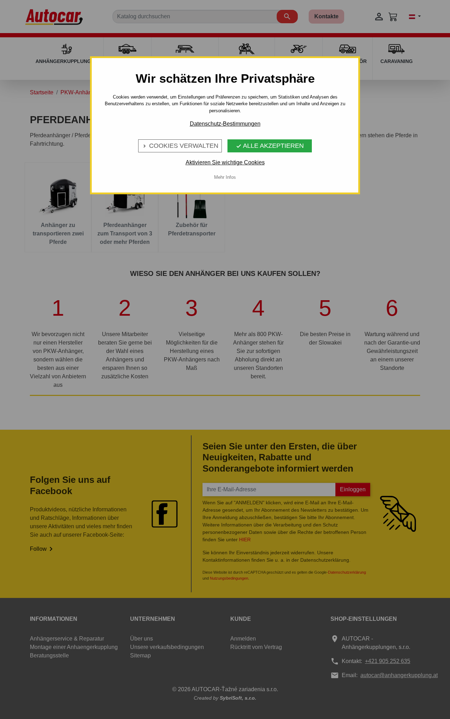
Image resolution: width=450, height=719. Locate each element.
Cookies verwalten (180, 145)
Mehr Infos (225, 177)
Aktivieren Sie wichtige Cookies (225, 162)
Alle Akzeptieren (270, 145)
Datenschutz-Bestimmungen (225, 124)
